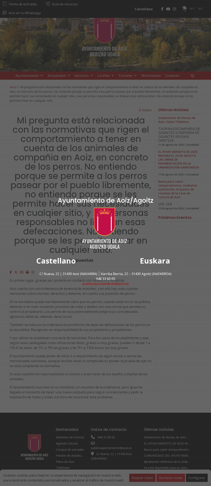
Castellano (56, 261)
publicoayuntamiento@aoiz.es (105, 283)
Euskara (155, 261)
